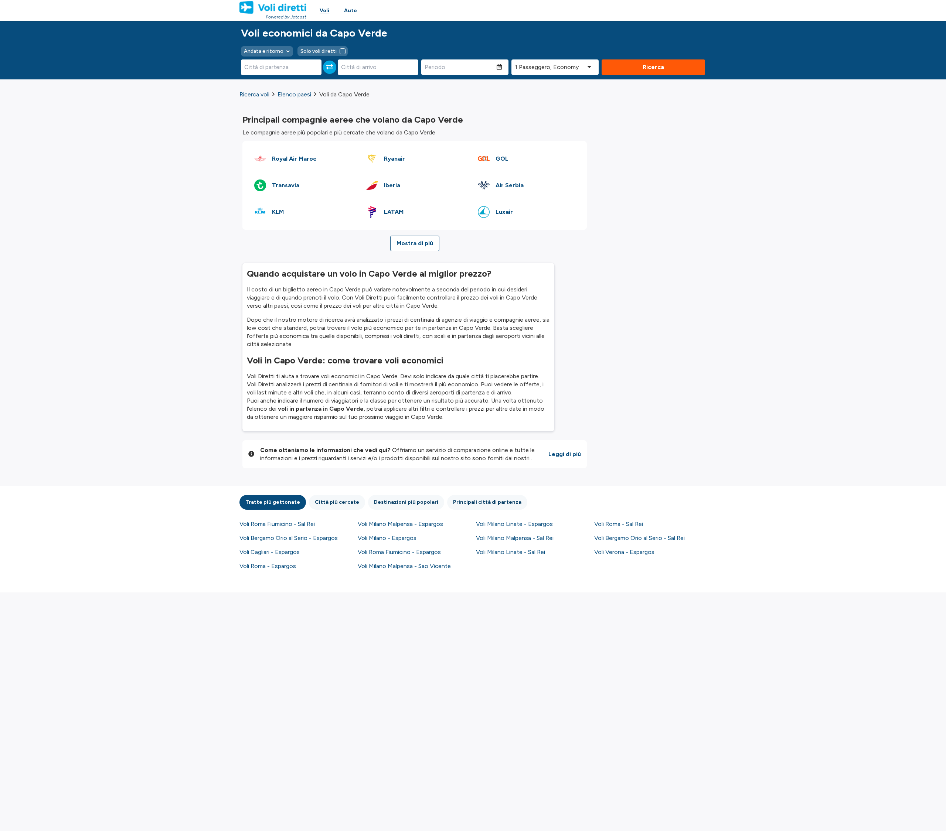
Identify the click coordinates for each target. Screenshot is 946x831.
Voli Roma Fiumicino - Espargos (399, 551)
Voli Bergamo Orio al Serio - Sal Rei (639, 537)
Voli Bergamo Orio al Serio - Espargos (288, 537)
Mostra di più (415, 243)
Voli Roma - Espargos (267, 566)
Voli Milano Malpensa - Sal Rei (515, 537)
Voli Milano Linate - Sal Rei (510, 551)
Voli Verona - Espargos (624, 551)
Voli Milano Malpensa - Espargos (400, 523)
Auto (350, 10)
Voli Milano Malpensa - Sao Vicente (404, 566)
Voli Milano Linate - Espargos (514, 523)
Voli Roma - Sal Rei (618, 523)
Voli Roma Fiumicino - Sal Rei (277, 523)
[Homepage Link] (272, 7)
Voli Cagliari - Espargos (269, 551)
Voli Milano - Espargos (387, 537)
